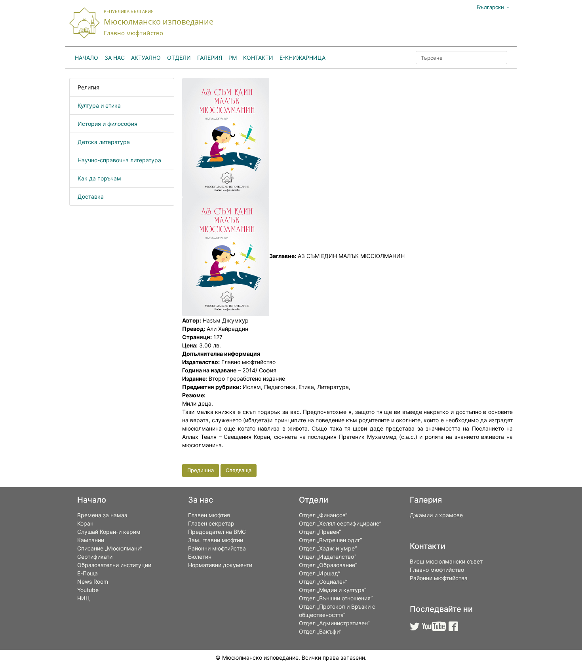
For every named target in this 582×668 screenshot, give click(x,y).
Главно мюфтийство (437, 569)
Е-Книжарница (302, 57)
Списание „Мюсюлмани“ (109, 548)
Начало (86, 57)
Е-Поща (87, 573)
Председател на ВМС (217, 531)
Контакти (258, 57)
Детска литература (104, 142)
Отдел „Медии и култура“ (332, 589)
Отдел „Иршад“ (319, 573)
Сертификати (94, 556)
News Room (92, 581)
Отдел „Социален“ (323, 581)
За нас (115, 57)
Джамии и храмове (436, 515)
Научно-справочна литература (119, 160)
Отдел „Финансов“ (323, 515)
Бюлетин (199, 556)
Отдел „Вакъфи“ (320, 631)
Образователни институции (114, 565)
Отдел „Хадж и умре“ (328, 548)
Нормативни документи (220, 565)
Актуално (146, 57)
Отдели (179, 57)
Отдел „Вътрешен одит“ (330, 540)
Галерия (209, 57)
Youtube (88, 589)
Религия (88, 87)
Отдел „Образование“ (328, 565)
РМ (232, 57)
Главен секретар (211, 523)
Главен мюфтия (209, 515)
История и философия (107, 123)
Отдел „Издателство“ (327, 556)
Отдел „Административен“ (334, 623)
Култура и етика (99, 105)
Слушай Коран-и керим (109, 531)
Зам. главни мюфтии (215, 540)
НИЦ (83, 598)
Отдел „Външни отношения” (336, 598)
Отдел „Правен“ (320, 531)
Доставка (91, 196)
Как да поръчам (99, 178)
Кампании (90, 540)
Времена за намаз (102, 515)
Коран (85, 523)
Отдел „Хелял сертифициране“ (340, 523)
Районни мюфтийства (217, 548)
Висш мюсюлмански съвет (446, 561)
